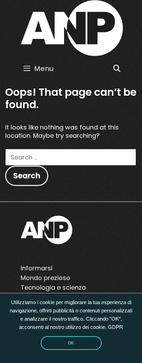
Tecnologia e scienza (53, 287)
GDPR (115, 327)
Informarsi (36, 268)
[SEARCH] (117, 68)
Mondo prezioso (45, 277)
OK (71, 343)
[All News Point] (72, 27)
